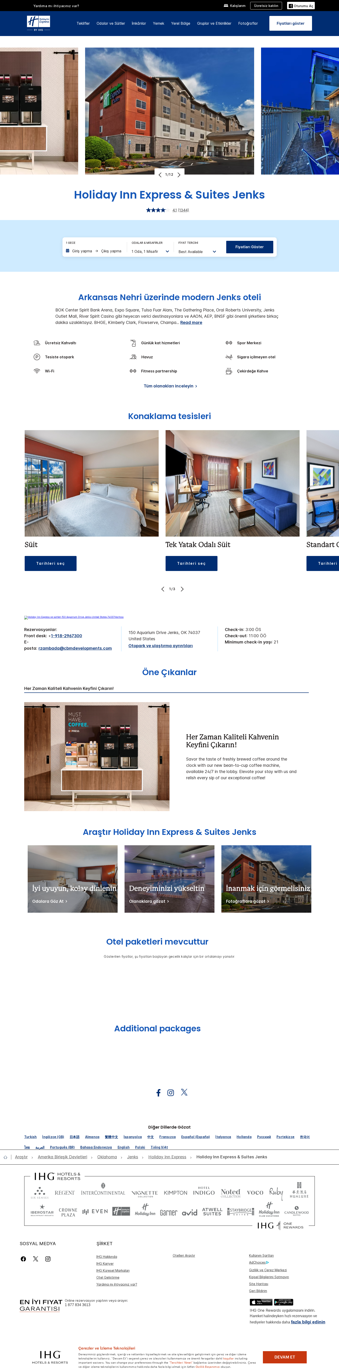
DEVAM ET (284, 1357)
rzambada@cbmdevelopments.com (75, 648)
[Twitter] (35, 1258)
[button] (301, 5)
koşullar (228, 1358)
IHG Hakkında (106, 1257)
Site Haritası (258, 1284)
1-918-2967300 (66, 635)
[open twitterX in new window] (182, 1092)
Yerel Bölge (180, 23)
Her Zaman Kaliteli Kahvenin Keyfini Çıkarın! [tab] (69, 688)
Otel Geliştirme (107, 1277)
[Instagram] (47, 1258)
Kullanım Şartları (261, 1255)
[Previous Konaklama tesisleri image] (163, 589)
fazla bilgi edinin (308, 1322)
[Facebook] (24, 1258)
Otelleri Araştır (184, 1255)
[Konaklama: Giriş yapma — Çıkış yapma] (94, 251)
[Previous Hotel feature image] (161, 174)
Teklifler (83, 23)
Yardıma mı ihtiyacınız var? (56, 6)
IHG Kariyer (105, 1263)
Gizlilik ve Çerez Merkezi (268, 1270)
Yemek (158, 23)
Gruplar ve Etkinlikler (214, 23)
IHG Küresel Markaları (113, 1270)
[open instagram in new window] (168, 1092)
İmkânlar (139, 23)
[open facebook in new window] (156, 1092)
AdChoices (257, 1262)
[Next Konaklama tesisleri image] (181, 589)
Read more (191, 322)
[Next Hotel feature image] (178, 174)
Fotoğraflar (248, 23)
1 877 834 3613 (77, 1305)
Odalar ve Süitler (111, 23)
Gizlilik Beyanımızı (208, 1366)
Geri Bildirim (258, 1291)
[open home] (7, 1157)
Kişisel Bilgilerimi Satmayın (269, 1277)
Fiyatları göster (249, 247)
